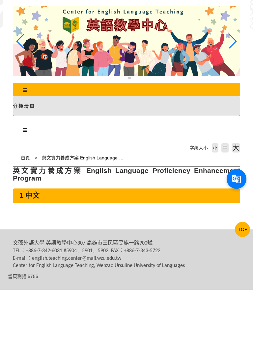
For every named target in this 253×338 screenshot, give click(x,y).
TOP (242, 229)
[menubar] (25, 90)
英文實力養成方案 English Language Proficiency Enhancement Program (116, 157)
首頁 (25, 157)
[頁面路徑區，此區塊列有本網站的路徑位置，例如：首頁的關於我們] (14, 157)
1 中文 (29, 195)
